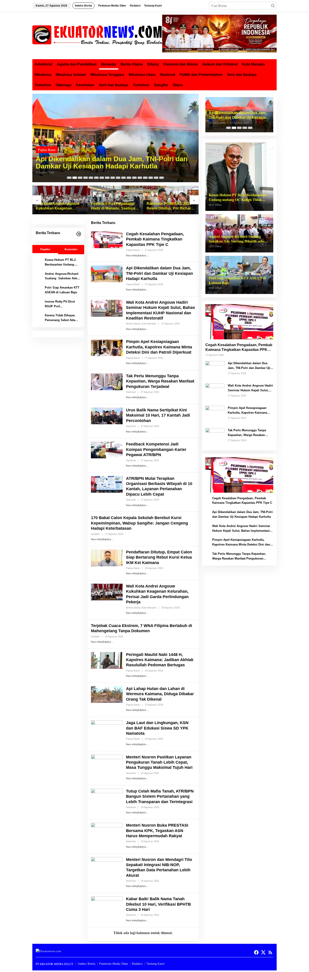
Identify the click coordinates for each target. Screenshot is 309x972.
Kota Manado (149, 323)
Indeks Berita (86, 963)
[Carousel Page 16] (150, 178)
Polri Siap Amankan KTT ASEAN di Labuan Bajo (62, 290)
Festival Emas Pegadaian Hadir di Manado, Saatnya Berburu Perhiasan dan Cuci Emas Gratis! (113, 206)
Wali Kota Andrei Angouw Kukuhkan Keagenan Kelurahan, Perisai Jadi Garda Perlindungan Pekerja (60, 206)
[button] (273, 5)
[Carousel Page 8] (107, 178)
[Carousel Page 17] (156, 178)
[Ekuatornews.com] (97, 34)
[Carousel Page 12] (129, 178)
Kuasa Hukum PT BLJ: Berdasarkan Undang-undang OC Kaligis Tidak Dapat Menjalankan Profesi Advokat (62, 262)
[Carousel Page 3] (80, 178)
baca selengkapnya (136, 255)
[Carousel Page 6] (96, 178)
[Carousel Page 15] (145, 178)
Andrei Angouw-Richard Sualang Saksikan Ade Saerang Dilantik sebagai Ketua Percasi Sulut (62, 276)
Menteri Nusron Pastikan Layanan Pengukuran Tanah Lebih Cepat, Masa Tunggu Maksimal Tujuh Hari (159, 762)
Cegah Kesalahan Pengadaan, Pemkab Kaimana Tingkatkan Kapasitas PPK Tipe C (155, 239)
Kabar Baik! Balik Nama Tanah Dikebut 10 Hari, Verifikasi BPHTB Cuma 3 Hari (158, 904)
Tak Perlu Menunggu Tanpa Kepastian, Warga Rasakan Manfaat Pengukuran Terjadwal (160, 381)
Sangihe (95, 534)
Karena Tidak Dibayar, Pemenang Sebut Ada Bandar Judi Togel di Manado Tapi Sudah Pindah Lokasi (60, 318)
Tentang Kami (155, 963)
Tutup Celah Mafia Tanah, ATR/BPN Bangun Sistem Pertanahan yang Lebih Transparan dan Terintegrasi (160, 796)
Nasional (130, 392)
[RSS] (270, 952)
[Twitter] (263, 952)
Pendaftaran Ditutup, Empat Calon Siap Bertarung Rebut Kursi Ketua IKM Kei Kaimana (159, 557)
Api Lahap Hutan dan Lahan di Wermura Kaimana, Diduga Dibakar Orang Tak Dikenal (160, 694)
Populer (45, 249)
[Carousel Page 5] (91, 178)
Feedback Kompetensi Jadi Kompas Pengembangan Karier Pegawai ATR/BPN (156, 449)
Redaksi (137, 963)
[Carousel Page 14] (140, 178)
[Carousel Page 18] (161, 178)
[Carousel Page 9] (112, 178)
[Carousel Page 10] (118, 178)
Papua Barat (46, 149)
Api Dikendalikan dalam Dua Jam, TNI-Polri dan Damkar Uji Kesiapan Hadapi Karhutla (112, 162)
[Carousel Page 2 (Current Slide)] (74, 178)
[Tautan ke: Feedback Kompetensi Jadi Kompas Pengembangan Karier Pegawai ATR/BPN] (107, 449)
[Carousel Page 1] (69, 178)
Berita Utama (133, 323)
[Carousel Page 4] (85, 178)
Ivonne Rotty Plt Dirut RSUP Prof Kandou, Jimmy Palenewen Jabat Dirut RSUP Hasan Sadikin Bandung (60, 304)
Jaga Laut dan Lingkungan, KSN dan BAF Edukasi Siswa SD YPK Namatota (157, 728)
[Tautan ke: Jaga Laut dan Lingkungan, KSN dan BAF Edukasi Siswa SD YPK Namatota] (107, 728)
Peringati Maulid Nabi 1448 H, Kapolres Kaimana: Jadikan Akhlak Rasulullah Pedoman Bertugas (159, 659)
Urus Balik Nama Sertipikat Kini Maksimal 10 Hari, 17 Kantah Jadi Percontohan (158, 415)
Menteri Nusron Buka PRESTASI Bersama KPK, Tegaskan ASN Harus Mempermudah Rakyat (157, 830)
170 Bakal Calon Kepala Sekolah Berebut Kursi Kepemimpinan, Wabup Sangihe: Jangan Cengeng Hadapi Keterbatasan (139, 523)
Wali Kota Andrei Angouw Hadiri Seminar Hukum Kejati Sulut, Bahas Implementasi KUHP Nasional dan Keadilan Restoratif (250, 388)
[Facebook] (256, 952)
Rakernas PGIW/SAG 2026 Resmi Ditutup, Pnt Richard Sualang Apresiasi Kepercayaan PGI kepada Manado (170, 206)
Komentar (71, 249)
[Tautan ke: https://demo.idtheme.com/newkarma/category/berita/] (78, 234)
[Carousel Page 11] (123, 178)
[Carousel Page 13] (134, 178)
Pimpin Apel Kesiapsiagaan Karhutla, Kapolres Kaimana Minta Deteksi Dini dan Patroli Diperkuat (159, 346)
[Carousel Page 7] (102, 178)
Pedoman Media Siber (113, 963)
